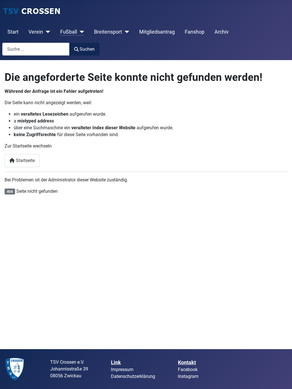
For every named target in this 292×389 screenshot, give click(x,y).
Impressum (122, 369)
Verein (36, 32)
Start (13, 32)
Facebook (188, 369)
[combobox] (36, 49)
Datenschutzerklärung (133, 376)
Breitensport (108, 32)
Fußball (68, 32)
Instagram (188, 376)
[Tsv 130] (14, 368)
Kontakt (187, 362)
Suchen (87, 49)
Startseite (25, 160)
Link (116, 362)
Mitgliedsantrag (157, 32)
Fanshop (194, 32)
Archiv (221, 32)
